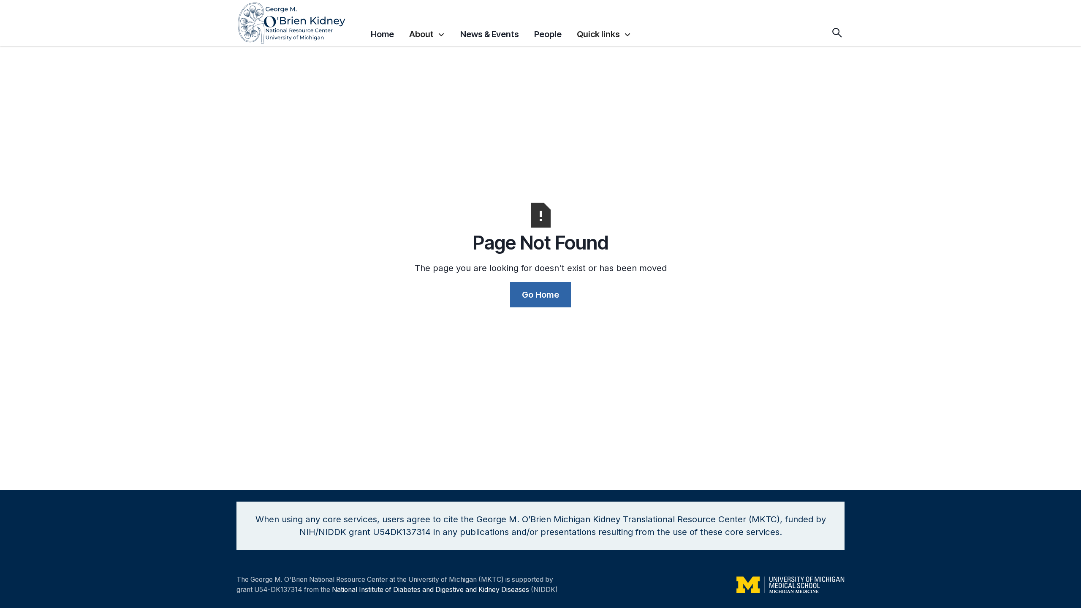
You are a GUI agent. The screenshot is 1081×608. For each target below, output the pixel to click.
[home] (299, 23)
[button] (427, 32)
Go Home (540, 294)
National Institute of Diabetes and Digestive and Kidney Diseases (430, 590)
